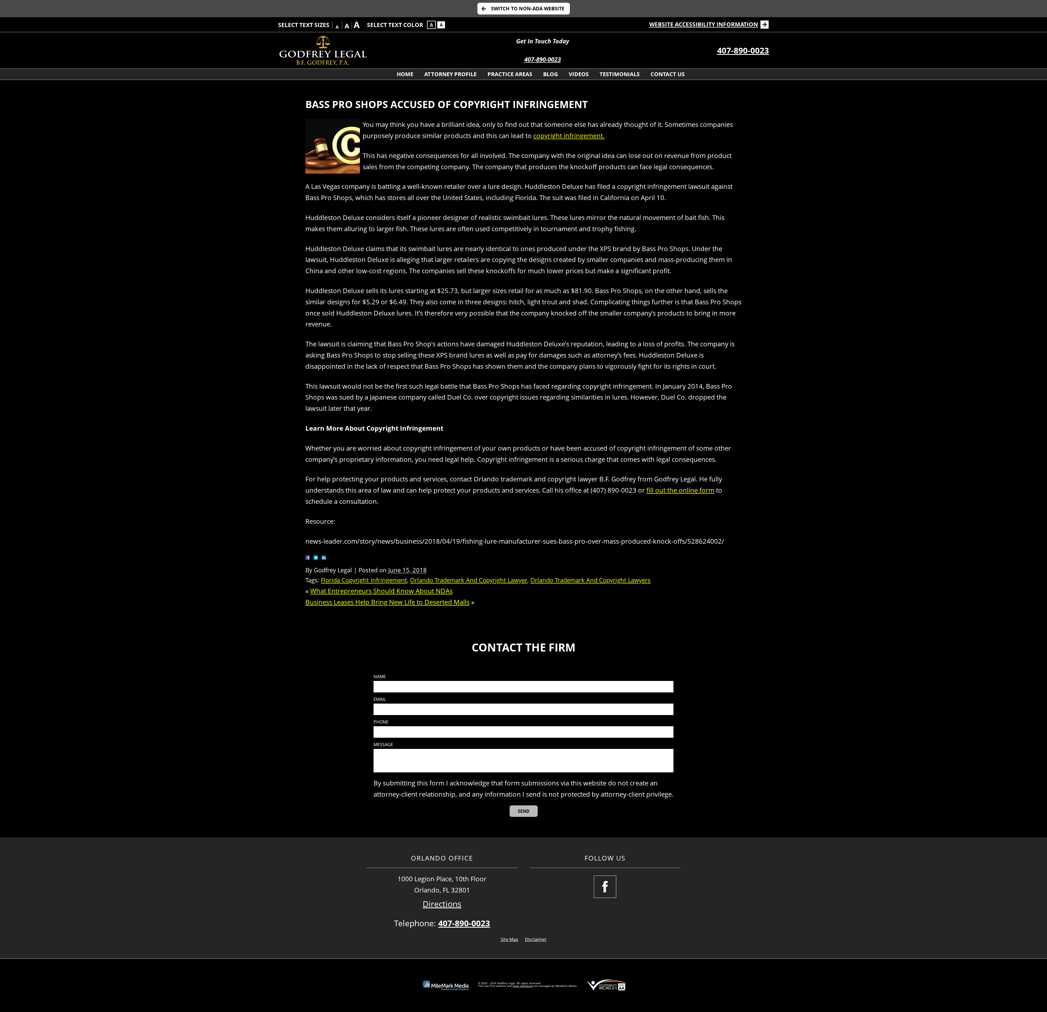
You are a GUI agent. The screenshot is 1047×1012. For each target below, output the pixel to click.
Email (380, 699)
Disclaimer (536, 939)
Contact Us (668, 74)
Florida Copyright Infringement (364, 580)
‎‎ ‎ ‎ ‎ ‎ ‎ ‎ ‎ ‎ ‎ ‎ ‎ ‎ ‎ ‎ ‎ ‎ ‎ (374, 74)
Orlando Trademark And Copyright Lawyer (468, 580)
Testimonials (620, 74)
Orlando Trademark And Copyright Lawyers (590, 580)
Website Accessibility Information (703, 24)
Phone (381, 722)
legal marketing (523, 986)
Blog (550, 74)
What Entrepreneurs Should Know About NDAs (381, 590)
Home (405, 74)
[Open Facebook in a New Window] (605, 887)
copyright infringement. (568, 135)
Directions (442, 903)
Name (380, 677)
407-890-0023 (542, 59)
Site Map (509, 939)
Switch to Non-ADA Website (527, 8)
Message (383, 745)
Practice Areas (510, 74)
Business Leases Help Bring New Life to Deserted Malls (387, 601)
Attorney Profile (450, 74)
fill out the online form (680, 490)
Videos (579, 74)
